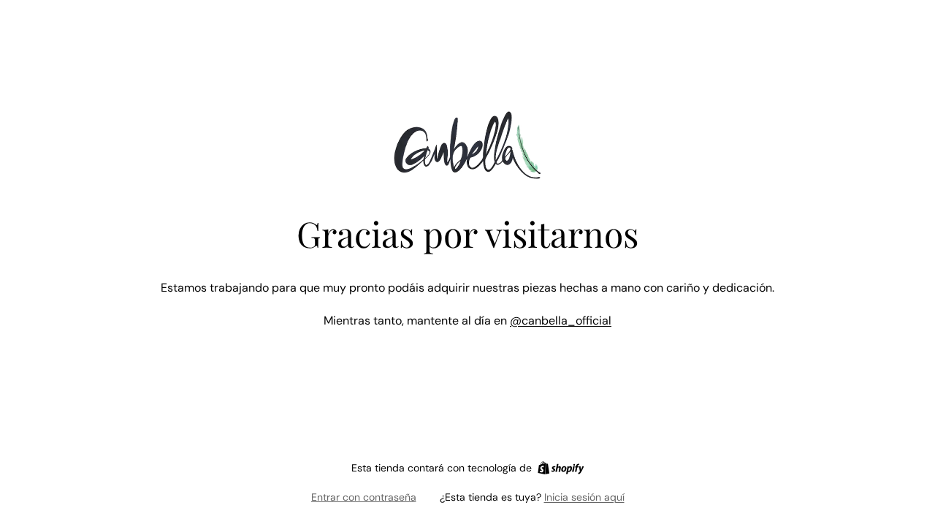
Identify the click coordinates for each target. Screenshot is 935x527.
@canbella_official (560, 320)
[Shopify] (561, 467)
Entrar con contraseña (363, 497)
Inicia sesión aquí (584, 497)
